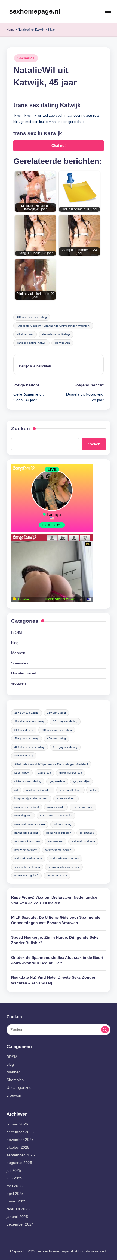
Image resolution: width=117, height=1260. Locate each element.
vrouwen (18, 683)
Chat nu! (58, 146)
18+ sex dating (56, 712)
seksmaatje (87, 832)
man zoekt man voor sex (29, 824)
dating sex (44, 772)
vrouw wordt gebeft (26, 875)
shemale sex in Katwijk (56, 334)
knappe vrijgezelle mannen (31, 798)
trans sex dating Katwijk (31, 342)
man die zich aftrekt (26, 807)
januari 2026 (17, 1124)
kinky (93, 789)
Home (10, 29)
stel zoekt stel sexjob (58, 849)
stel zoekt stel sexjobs (28, 858)
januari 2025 (17, 1217)
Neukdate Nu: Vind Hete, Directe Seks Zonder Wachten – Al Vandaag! (53, 980)
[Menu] (107, 11)
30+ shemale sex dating (57, 729)
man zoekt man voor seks (56, 815)
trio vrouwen (62, 342)
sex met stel (55, 841)
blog (15, 643)
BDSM (16, 633)
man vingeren (23, 815)
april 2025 (15, 1194)
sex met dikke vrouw (27, 841)
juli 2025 (14, 1171)
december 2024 (20, 1224)
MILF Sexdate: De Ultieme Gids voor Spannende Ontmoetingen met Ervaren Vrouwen (55, 920)
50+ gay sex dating (65, 747)
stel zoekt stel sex (25, 849)
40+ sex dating (56, 738)
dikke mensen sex (70, 772)
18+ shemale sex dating (29, 721)
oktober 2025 (18, 1148)
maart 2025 (16, 1201)
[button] (35, 366)
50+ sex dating (23, 755)
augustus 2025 (19, 1163)
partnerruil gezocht (26, 832)
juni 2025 (14, 1178)
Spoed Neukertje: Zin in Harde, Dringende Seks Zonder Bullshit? (54, 940)
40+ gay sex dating (26, 738)
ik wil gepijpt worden (38, 789)
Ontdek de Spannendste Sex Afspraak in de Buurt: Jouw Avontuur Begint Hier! (58, 960)
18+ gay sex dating (26, 712)
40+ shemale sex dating (32, 317)
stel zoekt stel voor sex (64, 858)
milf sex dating (63, 824)
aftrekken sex (25, 334)
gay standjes (81, 781)
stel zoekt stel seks (83, 841)
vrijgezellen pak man (27, 867)
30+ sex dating (23, 729)
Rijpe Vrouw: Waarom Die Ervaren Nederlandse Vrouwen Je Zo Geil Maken (54, 900)
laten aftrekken (66, 798)
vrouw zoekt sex (57, 875)
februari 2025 (18, 1209)
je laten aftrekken (70, 789)
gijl (16, 789)
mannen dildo (55, 807)
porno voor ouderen (58, 832)
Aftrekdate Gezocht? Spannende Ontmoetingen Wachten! (53, 325)
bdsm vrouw (21, 772)
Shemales (26, 58)
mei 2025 (15, 1186)
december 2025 (20, 1132)
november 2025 (20, 1140)
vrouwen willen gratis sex (63, 867)
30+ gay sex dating (65, 721)
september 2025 (21, 1155)
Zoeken (20, 428)
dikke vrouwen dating (27, 781)
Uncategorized (23, 673)
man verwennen (83, 807)
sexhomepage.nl (34, 11)
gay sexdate (57, 781)
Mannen (18, 653)
